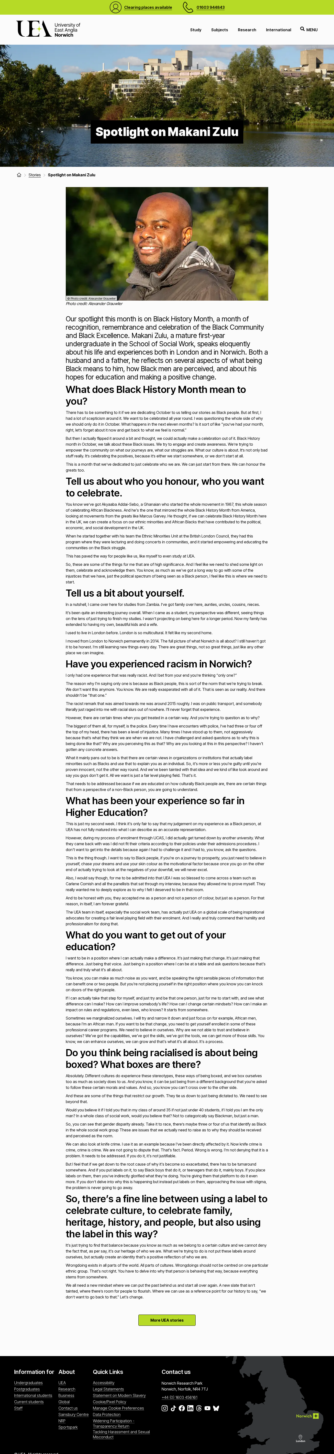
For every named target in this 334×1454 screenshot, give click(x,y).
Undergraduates (28, 1382)
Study (195, 29)
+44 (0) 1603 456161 (179, 1397)
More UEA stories (167, 1320)
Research (247, 29)
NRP (62, 1420)
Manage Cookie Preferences (118, 1408)
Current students (29, 1401)
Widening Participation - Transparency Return (113, 1423)
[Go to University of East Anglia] (48, 29)
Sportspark (68, 1427)
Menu (312, 29)
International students (33, 1395)
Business (66, 1395)
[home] (19, 174)
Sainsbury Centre (73, 1414)
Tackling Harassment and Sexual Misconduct (121, 1434)
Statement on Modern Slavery (119, 1395)
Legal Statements (108, 1389)
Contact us (68, 1408)
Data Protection (107, 1414)
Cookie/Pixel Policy (109, 1401)
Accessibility (103, 1382)
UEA (62, 1382)
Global (64, 1401)
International (278, 29)
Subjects (219, 29)
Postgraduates (27, 1389)
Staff (18, 1408)
